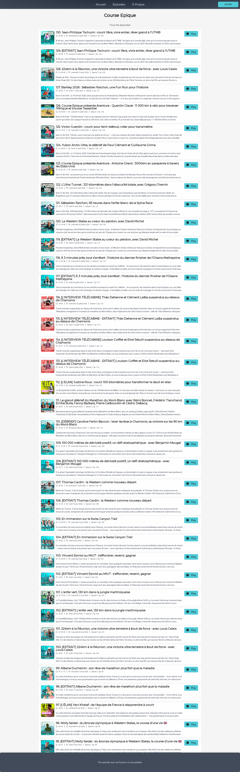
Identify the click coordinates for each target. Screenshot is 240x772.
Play (193, 33)
